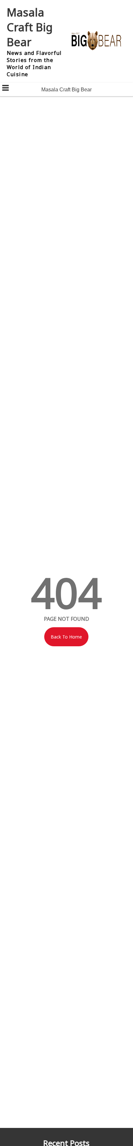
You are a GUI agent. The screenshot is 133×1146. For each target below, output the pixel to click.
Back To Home (66, 637)
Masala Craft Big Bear (30, 27)
